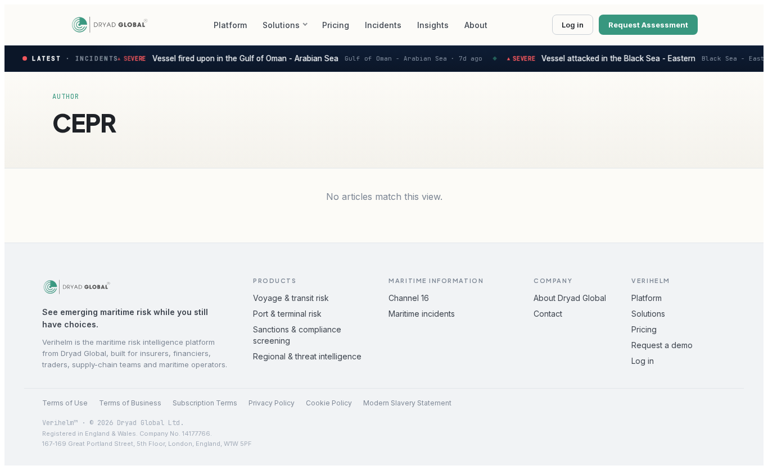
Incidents (383, 25)
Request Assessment (648, 24)
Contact (548, 313)
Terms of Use (65, 403)
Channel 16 (408, 298)
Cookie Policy (329, 403)
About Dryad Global (570, 298)
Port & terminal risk (287, 313)
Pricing (335, 25)
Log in (573, 24)
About (475, 25)
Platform (230, 25)
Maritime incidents (421, 313)
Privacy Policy (272, 403)
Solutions (281, 25)
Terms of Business (130, 403)
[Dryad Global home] (109, 25)
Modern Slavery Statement (407, 403)
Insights (433, 25)
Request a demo (662, 345)
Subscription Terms (205, 403)
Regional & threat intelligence (307, 356)
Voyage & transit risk (291, 298)
